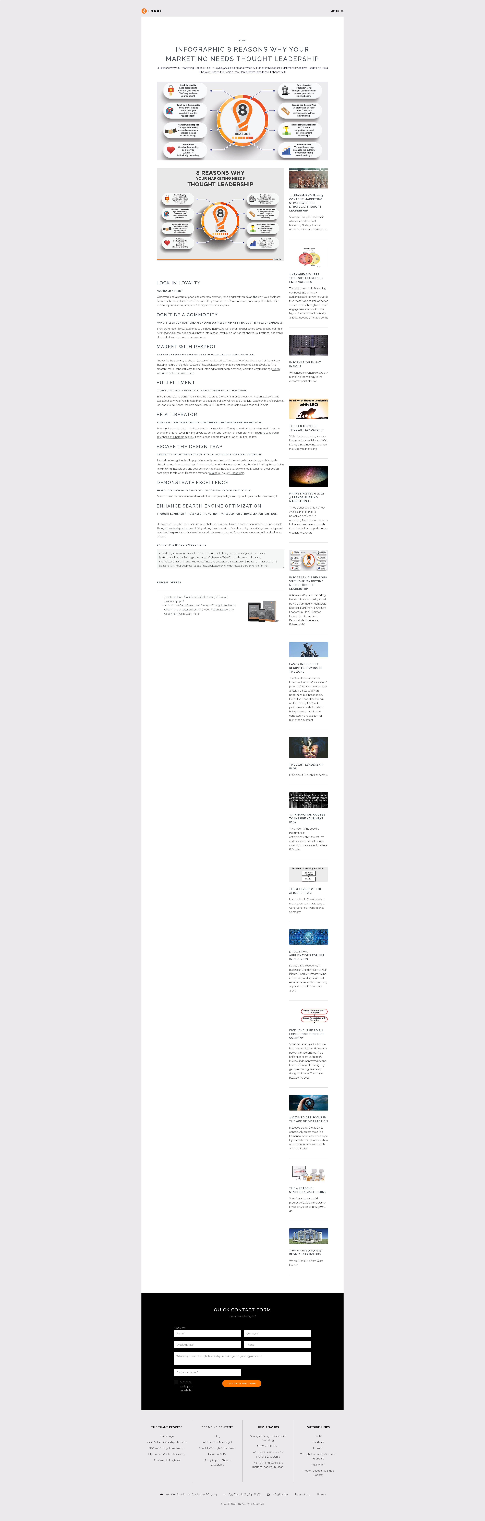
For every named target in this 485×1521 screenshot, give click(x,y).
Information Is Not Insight (217, 1442)
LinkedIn (318, 1448)
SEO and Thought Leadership (166, 1448)
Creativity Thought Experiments (217, 1448)
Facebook (318, 1442)
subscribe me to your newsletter (186, 1386)
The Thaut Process (268, 1446)
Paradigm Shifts (217, 1454)
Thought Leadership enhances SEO (178, 528)
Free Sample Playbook (166, 1460)
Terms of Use (302, 1494)
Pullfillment (318, 1464)
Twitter (318, 1436)
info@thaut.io (280, 1494)
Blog (217, 1436)
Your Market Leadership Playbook (167, 1442)
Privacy (321, 1494)
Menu (335, 11)
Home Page (167, 1436)
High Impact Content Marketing (166, 1454)
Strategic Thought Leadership (226, 472)
